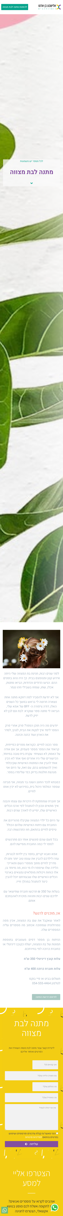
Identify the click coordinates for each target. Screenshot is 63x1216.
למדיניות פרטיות (33, 1137)
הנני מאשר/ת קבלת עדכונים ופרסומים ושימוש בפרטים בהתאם (33, 1135)
